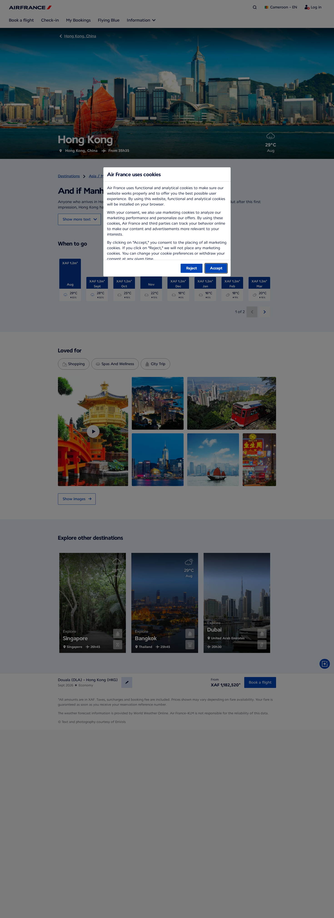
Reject (191, 268)
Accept (216, 268)
